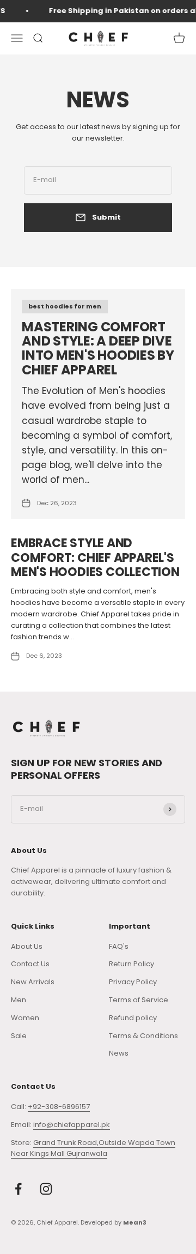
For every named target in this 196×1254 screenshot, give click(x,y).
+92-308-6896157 (59, 1106)
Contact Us (30, 964)
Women (25, 1018)
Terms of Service (138, 1000)
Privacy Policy (133, 982)
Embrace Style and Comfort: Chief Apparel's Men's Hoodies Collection (95, 557)
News (118, 1053)
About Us (26, 946)
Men (18, 1000)
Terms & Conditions (143, 1036)
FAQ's (118, 946)
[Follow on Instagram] (46, 1189)
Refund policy (133, 1018)
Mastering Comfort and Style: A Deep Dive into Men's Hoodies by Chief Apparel (98, 348)
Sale (19, 1036)
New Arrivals (32, 982)
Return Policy (131, 964)
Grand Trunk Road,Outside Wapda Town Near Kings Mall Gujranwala (93, 1148)
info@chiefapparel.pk (71, 1124)
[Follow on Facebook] (18, 1189)
